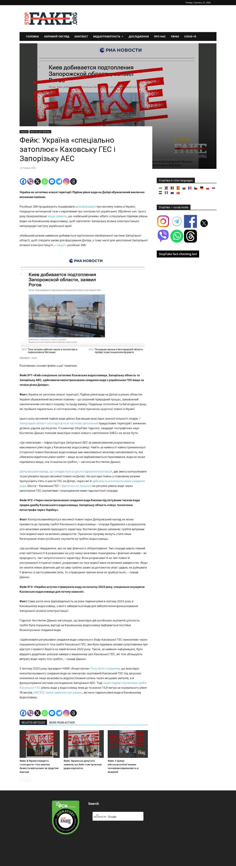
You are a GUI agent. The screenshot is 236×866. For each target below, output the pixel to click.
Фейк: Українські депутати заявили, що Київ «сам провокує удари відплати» (83, 764)
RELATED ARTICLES (33, 722)
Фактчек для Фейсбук (40, 131)
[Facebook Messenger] (52, 181)
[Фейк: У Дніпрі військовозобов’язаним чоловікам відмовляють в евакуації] (128, 744)
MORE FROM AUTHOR (62, 722)
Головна (32, 36)
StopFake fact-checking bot (178, 254)
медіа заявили (57, 216)
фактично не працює (76, 486)
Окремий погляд (56, 36)
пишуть (62, 245)
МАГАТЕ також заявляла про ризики (58, 692)
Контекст (81, 36)
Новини (24, 131)
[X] (37, 181)
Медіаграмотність (106, 36)
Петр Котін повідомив (105, 668)
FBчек (175, 36)
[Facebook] (23, 181)
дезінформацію (85, 206)
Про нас (160, 36)
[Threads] (73, 181)
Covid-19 (190, 36)
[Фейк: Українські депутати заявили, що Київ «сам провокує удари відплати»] (84, 744)
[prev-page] (22, 779)
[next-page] (27, 779)
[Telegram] (59, 181)
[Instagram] (66, 181)
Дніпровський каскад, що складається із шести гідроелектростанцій (66, 471)
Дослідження (139, 36)
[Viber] (30, 181)
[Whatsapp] (44, 181)
